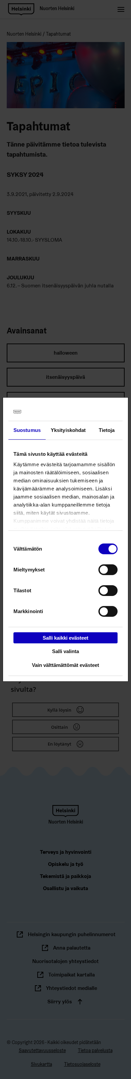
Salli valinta (65, 651)
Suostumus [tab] (27, 430)
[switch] (108, 569)
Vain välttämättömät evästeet (65, 665)
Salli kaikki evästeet (65, 637)
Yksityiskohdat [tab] (68, 430)
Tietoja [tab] (107, 430)
